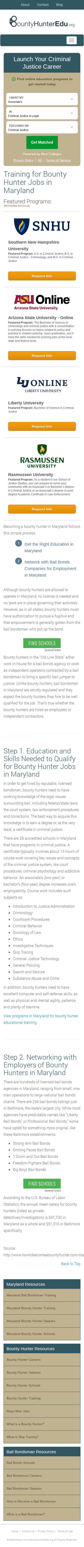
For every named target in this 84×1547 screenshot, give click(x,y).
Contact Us (28, 1531)
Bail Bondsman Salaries (24, 1488)
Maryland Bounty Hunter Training (31, 1308)
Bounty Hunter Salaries (24, 1372)
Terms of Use (65, 1531)
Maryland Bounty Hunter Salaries (31, 1321)
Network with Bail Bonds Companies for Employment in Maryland (50, 569)
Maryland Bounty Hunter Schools (31, 1334)
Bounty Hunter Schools (23, 1385)
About (25, 4)
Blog (59, 4)
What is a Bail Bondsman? (26, 1514)
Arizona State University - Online (40, 317)
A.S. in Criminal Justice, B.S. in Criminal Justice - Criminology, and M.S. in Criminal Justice (40, 257)
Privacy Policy (46, 1531)
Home (14, 1531)
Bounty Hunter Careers (24, 1359)
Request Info (42, 276)
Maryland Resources (26, 1284)
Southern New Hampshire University (33, 245)
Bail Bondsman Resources (31, 1452)
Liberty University (26, 403)
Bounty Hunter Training (24, 1398)
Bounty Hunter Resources (31, 1348)
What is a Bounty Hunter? (25, 1424)
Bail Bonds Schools (21, 1463)
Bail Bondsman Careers (24, 1475)
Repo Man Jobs (18, 1411)
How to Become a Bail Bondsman (31, 1501)
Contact (43, 4)
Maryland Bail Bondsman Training (31, 1295)
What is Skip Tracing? (22, 1437)
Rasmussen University (30, 474)
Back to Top (70, 1263)
